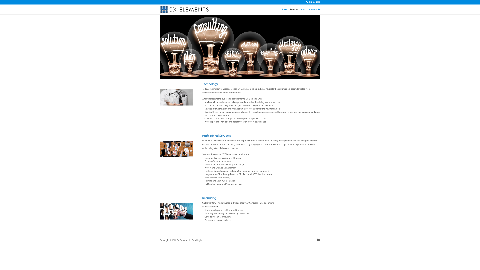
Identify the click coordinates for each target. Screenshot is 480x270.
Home (284, 9)
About (304, 9)
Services (294, 9)
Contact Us (314, 9)
